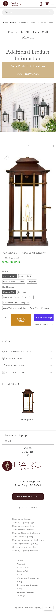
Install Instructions (28, 74)
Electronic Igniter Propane (16, 302)
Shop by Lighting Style (23, 526)
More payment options (44, 324)
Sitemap (21, 595)
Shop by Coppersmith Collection (28, 540)
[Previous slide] (22, 146)
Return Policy (23, 571)
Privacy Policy (23, 567)
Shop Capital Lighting (23, 536)
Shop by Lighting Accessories (26, 550)
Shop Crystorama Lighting (25, 543)
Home (5, 22)
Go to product (28, 419)
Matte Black (25, 276)
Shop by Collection (21, 519)
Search (20, 560)
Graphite (32, 281)
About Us (21, 574)
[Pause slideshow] (53, 146)
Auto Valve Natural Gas (14, 308)
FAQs (20, 581)
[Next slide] (34, 146)
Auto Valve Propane (39, 308)
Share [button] (7, 341)
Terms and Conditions (28, 578)
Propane (22, 292)
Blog (19, 588)
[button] (47, 3)
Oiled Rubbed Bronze (13, 281)
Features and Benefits (27, 585)
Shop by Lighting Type (23, 522)
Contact (21, 564)
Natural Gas (9, 292)
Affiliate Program (25, 592)
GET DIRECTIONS (28, 496)
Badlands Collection (18, 22)
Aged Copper (9, 276)
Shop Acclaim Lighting (23, 529)
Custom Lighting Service (24, 547)
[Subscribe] (50, 441)
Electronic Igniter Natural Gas (18, 297)
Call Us (28, 448)
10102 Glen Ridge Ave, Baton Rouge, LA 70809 (28, 483)
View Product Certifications (28, 66)
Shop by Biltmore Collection (26, 533)
